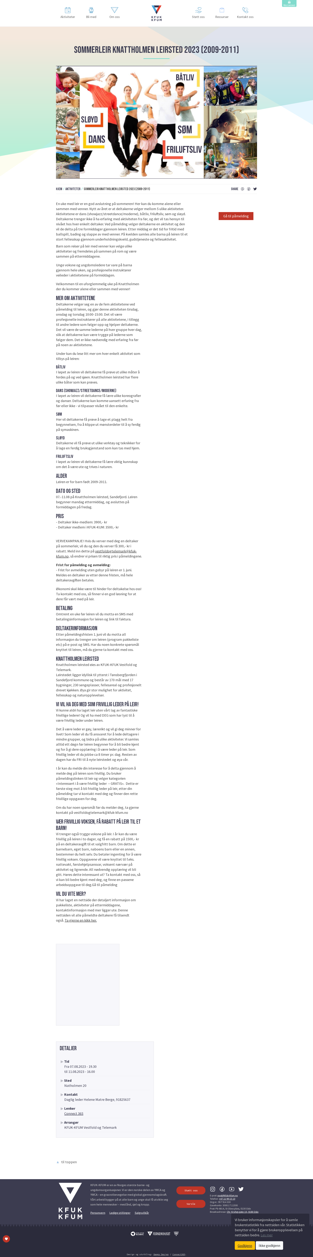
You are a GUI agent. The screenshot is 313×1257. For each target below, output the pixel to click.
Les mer (267, 1235)
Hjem (59, 189)
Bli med (91, 17)
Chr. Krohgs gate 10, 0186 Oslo (242, 1211)
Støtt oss (198, 17)
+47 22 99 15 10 (227, 1198)
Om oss (114, 17)
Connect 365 (73, 1113)
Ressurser (222, 17)
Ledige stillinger (119, 1213)
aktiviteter (72, 189)
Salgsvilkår (142, 1213)
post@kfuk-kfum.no (228, 1195)
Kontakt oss (245, 17)
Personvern (97, 1213)
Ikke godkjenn (269, 1245)
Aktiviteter (67, 17)
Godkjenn (245, 1245)
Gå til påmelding (236, 216)
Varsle (191, 1203)
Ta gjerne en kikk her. (81, 920)
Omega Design (161, 1254)
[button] (156, 13)
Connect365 (178, 1254)
